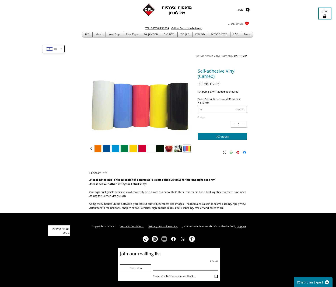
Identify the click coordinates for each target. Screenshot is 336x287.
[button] (151, 34)
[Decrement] (244, 124)
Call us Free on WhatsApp (186, 28)
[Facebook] (173, 239)
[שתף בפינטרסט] (238, 152)
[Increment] (233, 124)
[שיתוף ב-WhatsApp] (231, 152)
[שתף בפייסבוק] (244, 152)
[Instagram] (155, 239)
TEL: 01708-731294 (157, 28)
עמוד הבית (240, 56)
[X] (183, 239)
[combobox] (222, 109)
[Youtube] (164, 239)
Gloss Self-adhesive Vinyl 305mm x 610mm (219, 100)
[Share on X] (224, 152)
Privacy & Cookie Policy (163, 226)
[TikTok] (146, 239)
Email (214, 261)
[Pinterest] (192, 239)
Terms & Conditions (132, 226)
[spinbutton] (239, 124)
